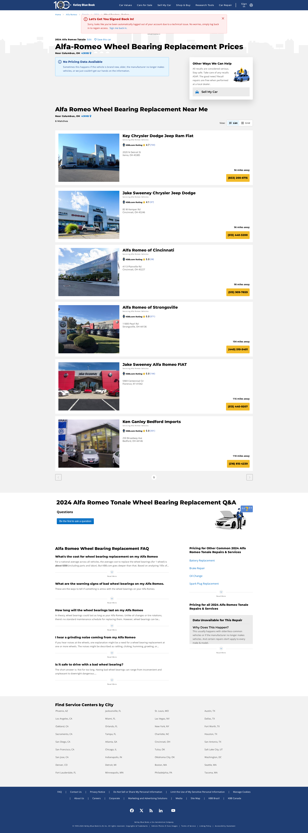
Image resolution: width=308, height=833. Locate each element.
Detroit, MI (110, 764)
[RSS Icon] (151, 810)
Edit (89, 39)
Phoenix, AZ (62, 710)
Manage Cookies (242, 791)
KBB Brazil (214, 798)
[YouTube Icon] (172, 810)
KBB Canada (234, 798)
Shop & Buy (183, 5)
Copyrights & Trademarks (137, 826)
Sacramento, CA (64, 734)
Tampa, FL (110, 734)
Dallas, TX (210, 718)
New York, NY (162, 726)
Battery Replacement (202, 560)
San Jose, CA (62, 757)
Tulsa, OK (160, 749)
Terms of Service (188, 826)
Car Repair (225, 5)
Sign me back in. (118, 28)
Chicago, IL (111, 749)
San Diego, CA (63, 741)
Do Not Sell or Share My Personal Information (137, 791)
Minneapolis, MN (114, 772)
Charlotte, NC (162, 734)
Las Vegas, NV (162, 718)
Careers (96, 798)
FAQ (59, 791)
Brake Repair (197, 568)
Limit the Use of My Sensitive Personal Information (198, 791)
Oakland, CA (62, 726)
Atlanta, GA (111, 741)
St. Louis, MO (162, 710)
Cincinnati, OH (162, 741)
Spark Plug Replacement (204, 583)
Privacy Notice (97, 791)
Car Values (125, 5)
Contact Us (76, 791)
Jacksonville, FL (113, 710)
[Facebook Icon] (133, 810)
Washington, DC (213, 757)
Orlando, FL (111, 726)
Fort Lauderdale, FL (66, 772)
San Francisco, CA (65, 749)
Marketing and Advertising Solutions (147, 798)
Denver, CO (62, 764)
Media (179, 798)
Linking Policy (205, 826)
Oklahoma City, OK (165, 757)
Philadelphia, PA (163, 772)
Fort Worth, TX (212, 726)
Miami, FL (110, 718)
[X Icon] (141, 810)
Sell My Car (164, 5)
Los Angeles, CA (64, 718)
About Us (79, 798)
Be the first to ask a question (75, 521)
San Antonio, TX (213, 741)
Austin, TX (210, 710)
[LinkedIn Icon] (161, 810)
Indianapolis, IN (113, 757)
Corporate (114, 798)
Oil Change (195, 576)
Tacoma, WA (211, 772)
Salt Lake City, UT (214, 749)
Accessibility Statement (225, 826)
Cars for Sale (144, 5)
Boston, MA (161, 764)
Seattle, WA (211, 764)
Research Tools (205, 5)
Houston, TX (211, 734)
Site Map (195, 798)
